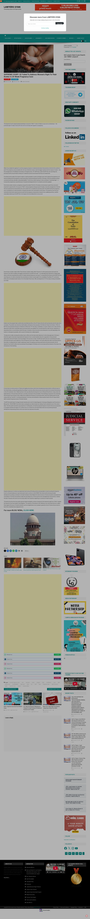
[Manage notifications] (87, 916)
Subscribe (59, 23)
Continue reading (45, 28)
